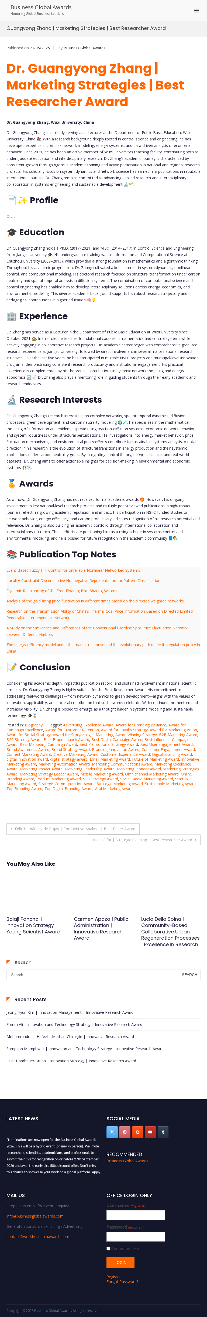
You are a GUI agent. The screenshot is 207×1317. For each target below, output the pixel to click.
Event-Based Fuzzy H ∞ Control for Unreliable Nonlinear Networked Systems (73, 570)
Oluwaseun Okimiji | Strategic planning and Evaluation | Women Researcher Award (33, 928)
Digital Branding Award (172, 754)
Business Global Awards (41, 7)
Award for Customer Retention (72, 729)
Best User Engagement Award (166, 744)
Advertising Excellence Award (88, 725)
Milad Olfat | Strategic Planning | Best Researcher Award (142, 839)
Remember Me (125, 1248)
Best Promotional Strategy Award (108, 744)
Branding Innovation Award (115, 749)
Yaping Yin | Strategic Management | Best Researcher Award (166, 925)
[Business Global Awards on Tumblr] (163, 1132)
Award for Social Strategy (28, 734)
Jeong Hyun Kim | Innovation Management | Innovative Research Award (69, 1012)
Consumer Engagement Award (168, 749)
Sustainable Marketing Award (170, 783)
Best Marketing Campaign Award (48, 744)
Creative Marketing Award (75, 754)
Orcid (11, 216)
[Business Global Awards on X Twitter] (112, 1132)
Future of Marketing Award (155, 759)
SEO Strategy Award (100, 778)
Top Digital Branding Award (68, 788)
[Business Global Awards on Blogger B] (137, 1132)
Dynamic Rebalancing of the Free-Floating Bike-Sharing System (61, 590)
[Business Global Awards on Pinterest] (124, 1132)
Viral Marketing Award (114, 788)
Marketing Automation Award (64, 764)
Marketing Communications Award (122, 764)
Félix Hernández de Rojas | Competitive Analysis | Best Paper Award (75, 828)
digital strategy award (69, 759)
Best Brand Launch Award (66, 739)
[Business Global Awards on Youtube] (150, 1132)
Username (125, 1205)
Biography (34, 725)
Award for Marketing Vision (173, 729)
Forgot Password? (122, 1281)
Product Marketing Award (58, 778)
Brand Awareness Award (27, 749)
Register (113, 1276)
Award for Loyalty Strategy (124, 729)
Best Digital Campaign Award (116, 739)
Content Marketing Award (28, 754)
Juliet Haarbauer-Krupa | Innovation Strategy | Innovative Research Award (71, 1060)
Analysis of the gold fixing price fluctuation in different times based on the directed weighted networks (95, 601)
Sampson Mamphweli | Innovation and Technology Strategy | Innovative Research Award (85, 1048)
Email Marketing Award (110, 759)
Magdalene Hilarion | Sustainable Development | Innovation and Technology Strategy (99, 932)
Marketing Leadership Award (90, 768)
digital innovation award (27, 759)
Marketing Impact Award (41, 768)
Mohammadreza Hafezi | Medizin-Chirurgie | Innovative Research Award (70, 1036)
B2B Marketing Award (178, 734)
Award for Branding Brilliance (141, 725)
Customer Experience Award (125, 754)
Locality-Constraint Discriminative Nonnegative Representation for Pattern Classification (83, 580)
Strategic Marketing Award (120, 783)
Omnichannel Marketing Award (152, 774)
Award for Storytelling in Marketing (83, 734)
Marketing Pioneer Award (139, 768)
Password (125, 1227)
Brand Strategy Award (70, 749)
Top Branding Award (24, 788)
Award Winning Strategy (136, 734)
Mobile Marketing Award (101, 774)
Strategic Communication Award (66, 783)
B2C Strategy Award (24, 739)
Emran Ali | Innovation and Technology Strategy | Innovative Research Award (74, 1024)
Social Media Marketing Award (146, 778)
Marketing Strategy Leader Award (49, 774)
